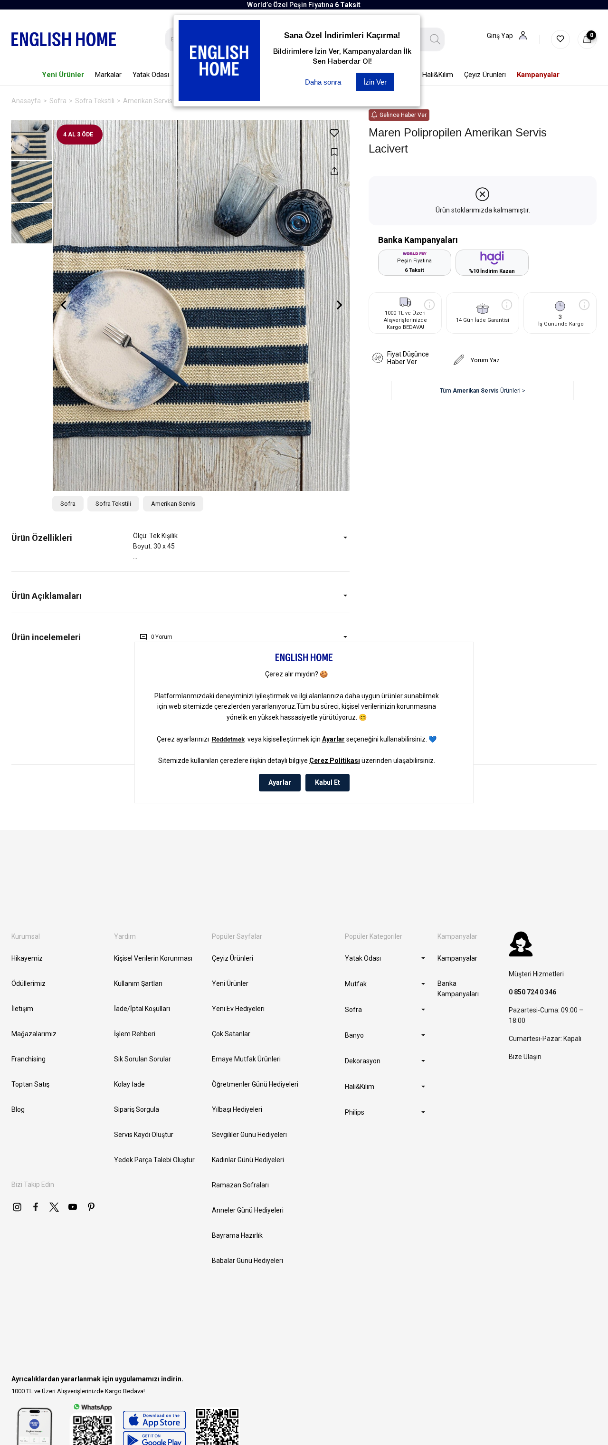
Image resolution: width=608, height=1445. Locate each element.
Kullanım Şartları (138, 983)
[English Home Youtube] (72, 1207)
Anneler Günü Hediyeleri (248, 1210)
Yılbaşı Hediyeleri (237, 1109)
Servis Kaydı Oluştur (143, 1134)
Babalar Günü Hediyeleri (247, 1260)
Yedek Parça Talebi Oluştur (154, 1160)
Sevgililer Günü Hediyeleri (249, 1134)
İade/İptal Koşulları (142, 1008)
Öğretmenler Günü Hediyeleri (255, 1084)
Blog (18, 1109)
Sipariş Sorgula (136, 1109)
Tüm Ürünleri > (482, 390)
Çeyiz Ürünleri (232, 958)
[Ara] (435, 39)
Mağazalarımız (34, 1034)
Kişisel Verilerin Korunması (153, 958)
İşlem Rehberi (134, 1034)
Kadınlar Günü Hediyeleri (248, 1160)
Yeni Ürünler (230, 983)
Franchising (28, 1059)
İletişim (22, 1008)
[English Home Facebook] (35, 1207)
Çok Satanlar (231, 1034)
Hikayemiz (27, 958)
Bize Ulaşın (525, 1056)
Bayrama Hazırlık (237, 1235)
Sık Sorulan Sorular (142, 1059)
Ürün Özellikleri (41, 538)
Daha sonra (323, 82)
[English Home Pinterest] (91, 1207)
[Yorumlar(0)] (72, 637)
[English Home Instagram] (17, 1207)
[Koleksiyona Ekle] (334, 152)
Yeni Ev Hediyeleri (238, 1008)
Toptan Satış (30, 1084)
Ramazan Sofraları (240, 1185)
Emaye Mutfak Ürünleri (246, 1059)
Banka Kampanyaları (458, 989)
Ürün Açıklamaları (46, 596)
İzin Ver (375, 82)
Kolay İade (129, 1084)
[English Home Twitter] (54, 1207)
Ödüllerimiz (28, 983)
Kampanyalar (457, 958)
